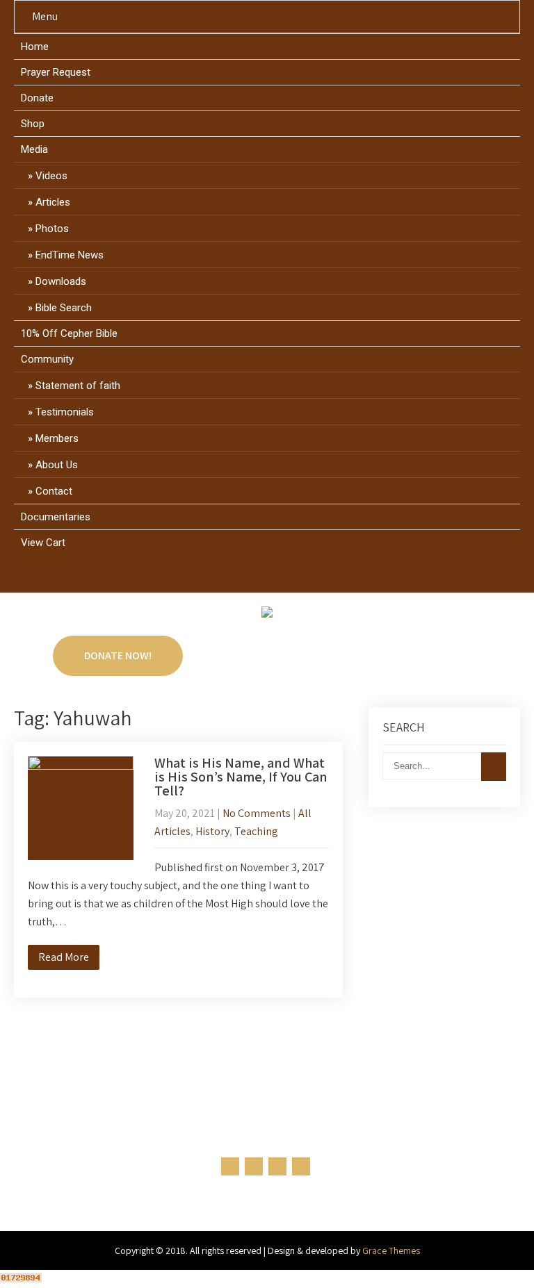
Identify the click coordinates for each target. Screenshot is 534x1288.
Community (47, 359)
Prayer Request (55, 72)
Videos (51, 176)
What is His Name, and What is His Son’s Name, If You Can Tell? (240, 777)
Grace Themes (391, 1250)
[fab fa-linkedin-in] (280, 577)
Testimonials (64, 412)
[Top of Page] (494, 1258)
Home (35, 46)
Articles (52, 202)
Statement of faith (77, 385)
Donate (37, 98)
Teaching (256, 831)
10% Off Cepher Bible (69, 333)
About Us (56, 465)
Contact (53, 491)
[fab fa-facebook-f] (228, 577)
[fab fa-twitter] (254, 577)
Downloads (60, 281)
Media (34, 149)
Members (57, 438)
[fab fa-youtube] (307, 577)
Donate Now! (118, 655)
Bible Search (63, 308)
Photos (52, 228)
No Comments (256, 813)
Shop (32, 123)
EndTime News (69, 255)
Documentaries (55, 517)
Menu (45, 16)
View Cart (43, 542)
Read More (63, 957)
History (212, 831)
